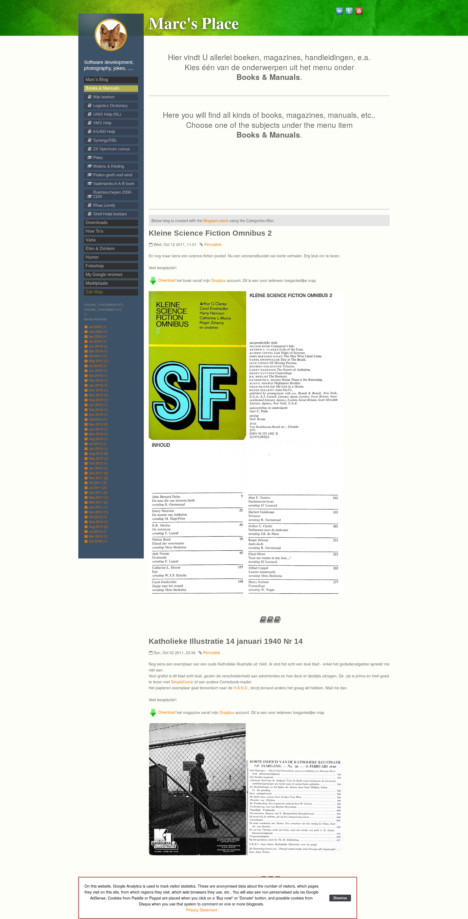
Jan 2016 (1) (98, 385)
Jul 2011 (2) (97, 487)
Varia (91, 240)
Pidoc (97, 157)
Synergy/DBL (104, 140)
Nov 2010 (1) (98, 511)
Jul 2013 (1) (97, 443)
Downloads (97, 222)
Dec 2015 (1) (98, 390)
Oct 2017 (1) (98, 355)
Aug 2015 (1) (98, 399)
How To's (94, 231)
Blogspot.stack (215, 220)
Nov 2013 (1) (98, 433)
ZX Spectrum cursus (111, 149)
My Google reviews (104, 274)
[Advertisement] (269, 171)
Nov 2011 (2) (98, 477)
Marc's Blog (97, 79)
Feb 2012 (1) (98, 463)
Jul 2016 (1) (97, 365)
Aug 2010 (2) (98, 526)
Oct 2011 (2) (98, 482)
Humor (92, 257)
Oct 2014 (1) (98, 419)
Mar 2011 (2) (98, 502)
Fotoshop (95, 266)
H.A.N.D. (240, 687)
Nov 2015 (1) (98, 394)
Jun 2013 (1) (98, 448)
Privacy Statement (201, 909)
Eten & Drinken (100, 248)
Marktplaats (97, 283)
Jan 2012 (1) (98, 468)
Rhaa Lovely (103, 205)
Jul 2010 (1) (97, 531)
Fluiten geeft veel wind (112, 175)
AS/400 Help (103, 131)
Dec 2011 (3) (98, 472)
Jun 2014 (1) (98, 429)
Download (166, 280)
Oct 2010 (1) (98, 516)
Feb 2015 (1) (98, 409)
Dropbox (218, 280)
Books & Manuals (102, 88)
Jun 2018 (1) (98, 346)
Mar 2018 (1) (98, 351)
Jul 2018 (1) (97, 341)
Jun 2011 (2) (98, 492)
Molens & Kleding (108, 166)
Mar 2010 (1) (98, 536)
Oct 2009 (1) (98, 541)
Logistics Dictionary (110, 105)
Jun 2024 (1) (98, 331)
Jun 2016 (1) (98, 370)
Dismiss (340, 898)
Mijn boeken (103, 97)
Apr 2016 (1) (98, 375)
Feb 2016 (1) (98, 380)
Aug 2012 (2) (98, 453)
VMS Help (101, 123)
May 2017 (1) (98, 360)
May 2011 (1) (98, 497)
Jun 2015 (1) (98, 404)
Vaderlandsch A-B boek (113, 183)
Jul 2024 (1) (97, 326)
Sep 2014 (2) (98, 424)
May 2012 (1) (98, 458)
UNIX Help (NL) (106, 114)
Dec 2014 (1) (98, 414)
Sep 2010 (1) (98, 521)
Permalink (212, 244)
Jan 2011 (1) (98, 507)
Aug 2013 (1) (98, 438)
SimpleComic (182, 681)
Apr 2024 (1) (98, 336)
